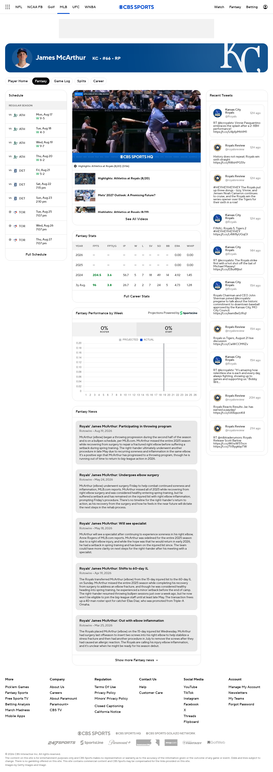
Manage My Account (244, 687)
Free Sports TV (16, 698)
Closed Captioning (108, 706)
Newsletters (237, 693)
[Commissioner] (148, 741)
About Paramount (63, 698)
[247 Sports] (62, 742)
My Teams (236, 698)
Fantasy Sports (16, 693)
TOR (22, 212)
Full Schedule (36, 254)
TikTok (188, 693)
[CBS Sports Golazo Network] (170, 733)
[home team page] (15, 115)
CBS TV (56, 710)
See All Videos (136, 219)
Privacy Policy (105, 693)
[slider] (136, 150)
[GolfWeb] (216, 742)
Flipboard (191, 722)
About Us (57, 687)
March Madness (17, 710)
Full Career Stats (137, 296)
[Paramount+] (120, 742)
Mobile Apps (15, 716)
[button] (8, 7)
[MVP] (171, 741)
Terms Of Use (105, 687)
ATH (22, 115)
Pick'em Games (17, 687)
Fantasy (41, 81)
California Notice (107, 712)
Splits (81, 81)
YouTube (190, 687)
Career (98, 81)
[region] (136, 126)
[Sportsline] (92, 742)
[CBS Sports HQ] (128, 733)
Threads (190, 716)
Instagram (191, 698)
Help (143, 687)
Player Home (18, 81)
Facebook (191, 704)
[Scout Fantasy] (192, 742)
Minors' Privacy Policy (111, 698)
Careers (56, 693)
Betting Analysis (17, 704)
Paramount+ (59, 704)
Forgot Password (241, 704)
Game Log (62, 81)
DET (22, 171)
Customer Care (151, 693)
